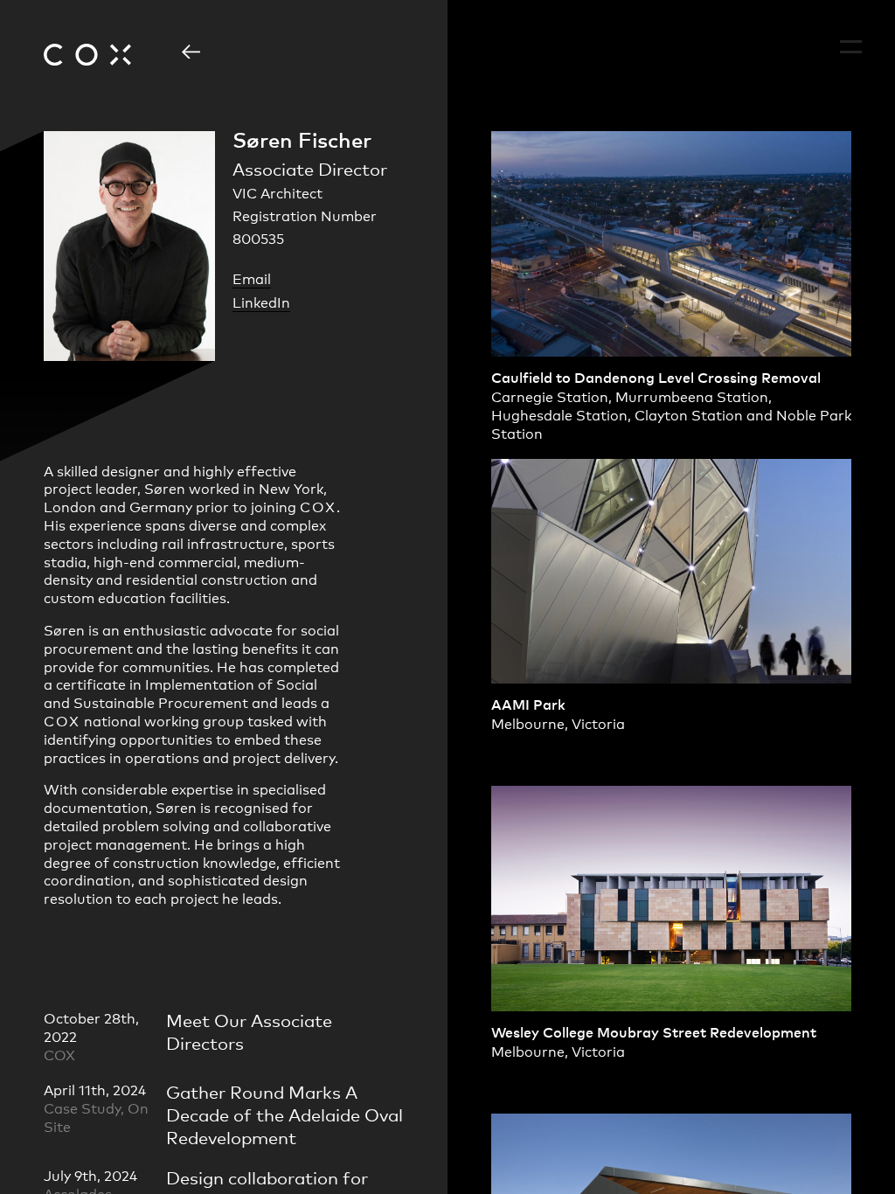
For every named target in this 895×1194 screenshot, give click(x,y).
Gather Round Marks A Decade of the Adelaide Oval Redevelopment (284, 1114)
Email (251, 278)
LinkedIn (261, 302)
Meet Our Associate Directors (249, 1031)
